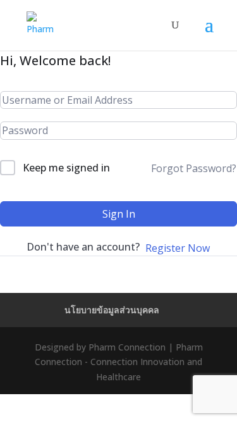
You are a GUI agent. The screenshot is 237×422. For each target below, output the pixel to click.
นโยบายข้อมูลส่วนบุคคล (111, 310)
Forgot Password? (193, 168)
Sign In (118, 214)
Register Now (177, 248)
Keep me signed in (66, 168)
